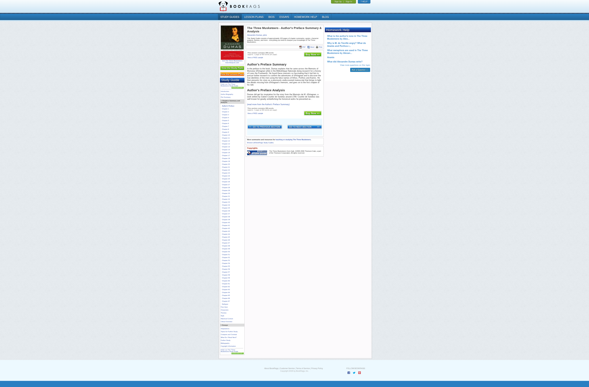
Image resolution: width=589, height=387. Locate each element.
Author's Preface (228, 106)
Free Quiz (224, 307)
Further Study (225, 340)
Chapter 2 (225, 112)
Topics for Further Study (229, 331)
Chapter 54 (226, 263)
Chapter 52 (226, 257)
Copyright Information (228, 346)
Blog (325, 17)
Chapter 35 (226, 208)
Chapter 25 (226, 179)
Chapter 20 (226, 164)
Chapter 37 (226, 214)
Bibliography (225, 343)
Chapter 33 (226, 202)
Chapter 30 (226, 193)
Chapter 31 (226, 196)
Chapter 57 (226, 272)
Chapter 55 (226, 266)
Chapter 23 (226, 173)
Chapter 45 (226, 237)
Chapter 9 (225, 132)
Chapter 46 (226, 240)
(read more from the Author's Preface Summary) (268, 104)
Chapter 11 (226, 138)
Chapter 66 (226, 298)
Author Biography (227, 94)
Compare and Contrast (229, 334)
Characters (224, 310)
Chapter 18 (226, 158)
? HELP (364, 1)
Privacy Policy (317, 368)
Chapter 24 (226, 176)
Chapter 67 (226, 301)
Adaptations (225, 328)
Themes (223, 313)
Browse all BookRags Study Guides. (260, 143)
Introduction (225, 91)
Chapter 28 (226, 187)
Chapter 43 (226, 231)
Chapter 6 (225, 123)
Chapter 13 (226, 144)
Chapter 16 (226, 152)
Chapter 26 (226, 182)
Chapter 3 (225, 115)
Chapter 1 (225, 109)
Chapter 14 (226, 147)
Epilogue (225, 304)
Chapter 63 (226, 289)
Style (222, 316)
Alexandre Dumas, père (257, 35)
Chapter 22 (226, 170)
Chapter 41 (226, 225)
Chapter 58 (226, 275)
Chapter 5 (225, 120)
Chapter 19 (226, 161)
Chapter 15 (226, 149)
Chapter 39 (226, 219)
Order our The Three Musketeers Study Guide (229, 85)
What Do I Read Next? (229, 337)
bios (271, 17)
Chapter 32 (226, 199)
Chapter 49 (226, 249)
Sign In (349, 1)
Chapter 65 (226, 295)
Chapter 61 (226, 284)
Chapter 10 (226, 135)
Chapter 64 (226, 292)
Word (312, 47)
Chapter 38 (226, 217)
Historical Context (227, 319)
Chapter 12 (226, 141)
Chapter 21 (226, 167)
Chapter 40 (226, 222)
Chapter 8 (225, 129)
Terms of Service (303, 368)
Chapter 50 (226, 251)
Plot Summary (226, 97)
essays (284, 17)
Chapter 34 (226, 205)
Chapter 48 (226, 246)
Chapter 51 (226, 254)
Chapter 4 (225, 117)
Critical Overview (226, 321)
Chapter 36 (226, 211)
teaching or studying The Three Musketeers (293, 140)
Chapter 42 (226, 228)
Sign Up (338, 1)
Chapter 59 (226, 278)
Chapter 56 (226, 269)
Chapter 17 (226, 155)
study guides (229, 17)
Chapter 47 (226, 243)
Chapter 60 (226, 281)
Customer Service (287, 368)
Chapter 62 (226, 286)
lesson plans (254, 17)
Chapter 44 (226, 234)
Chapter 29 (226, 190)
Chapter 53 (226, 260)
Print (320, 47)
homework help (305, 17)
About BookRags (271, 368)
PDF (304, 47)
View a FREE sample (255, 57)
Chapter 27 (226, 184)
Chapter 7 (225, 126)
